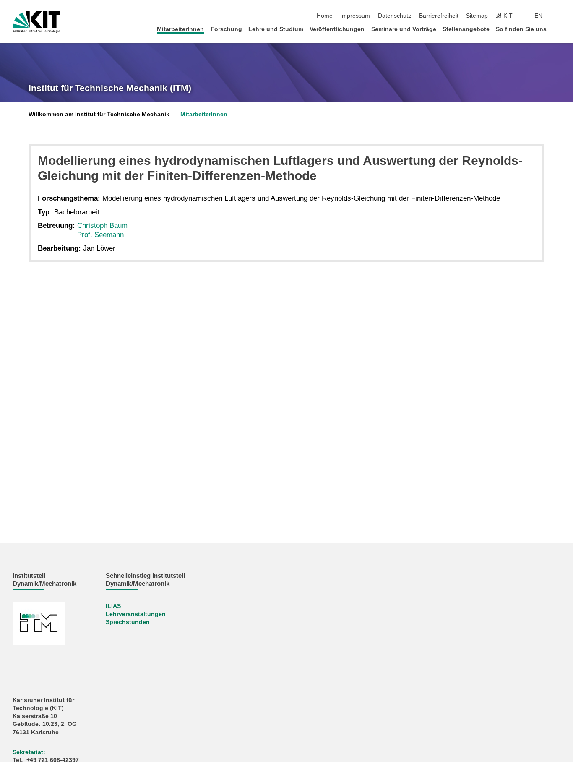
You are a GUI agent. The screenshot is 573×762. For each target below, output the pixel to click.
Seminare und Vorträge (403, 29)
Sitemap (477, 16)
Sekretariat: (29, 752)
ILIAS (113, 606)
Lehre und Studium (275, 29)
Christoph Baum (102, 226)
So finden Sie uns (521, 29)
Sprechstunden (128, 622)
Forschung (226, 29)
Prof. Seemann (100, 235)
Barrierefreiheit (438, 16)
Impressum (355, 16)
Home (325, 16)
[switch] (557, 16)
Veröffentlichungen (337, 29)
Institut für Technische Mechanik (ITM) (110, 88)
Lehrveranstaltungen (136, 614)
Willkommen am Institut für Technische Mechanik (99, 114)
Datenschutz (394, 16)
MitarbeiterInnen (180, 29)
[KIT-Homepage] (36, 22)
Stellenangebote (466, 29)
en (538, 16)
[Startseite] (557, 28)
